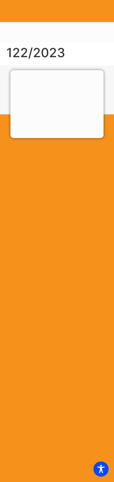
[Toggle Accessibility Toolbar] (101, 469)
